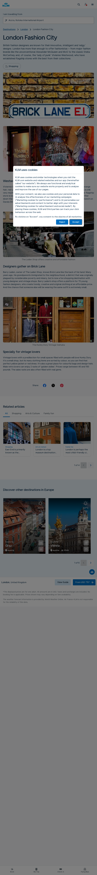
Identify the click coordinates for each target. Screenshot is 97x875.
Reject (62, 222)
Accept (75, 222)
